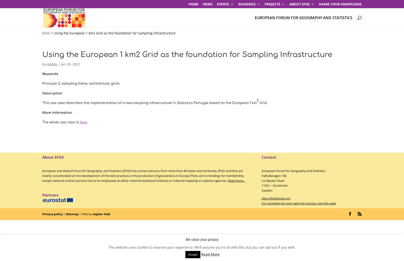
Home (193, 4)
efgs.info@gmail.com (276, 198)
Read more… (236, 181)
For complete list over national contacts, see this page (299, 203)
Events (223, 4)
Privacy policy (52, 214)
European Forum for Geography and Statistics (303, 18)
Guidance (247, 4)
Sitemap (72, 214)
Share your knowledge (340, 4)
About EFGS (299, 4)
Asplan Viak (101, 214)
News (208, 4)
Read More (210, 254)
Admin (52, 64)
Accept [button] (193, 254)
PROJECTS (272, 4)
